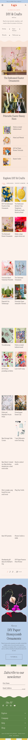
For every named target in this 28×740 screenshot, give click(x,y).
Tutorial (14, 656)
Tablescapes (15, 35)
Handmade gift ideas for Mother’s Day (7, 562)
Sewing (4, 29)
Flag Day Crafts (19, 490)
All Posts (10, 9)
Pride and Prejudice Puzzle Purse (6, 414)
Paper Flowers (20, 183)
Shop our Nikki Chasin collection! (14, 1)
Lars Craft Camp (20, 369)
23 (17, 572)
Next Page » (20, 572)
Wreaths (4, 35)
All (4, 183)
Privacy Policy (21, 733)
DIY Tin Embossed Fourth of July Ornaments (7, 206)
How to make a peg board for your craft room (7, 492)
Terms (10, 735)
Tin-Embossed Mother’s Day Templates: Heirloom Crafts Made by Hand (19, 208)
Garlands (10, 183)
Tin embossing (6, 345)
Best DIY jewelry (7, 536)
